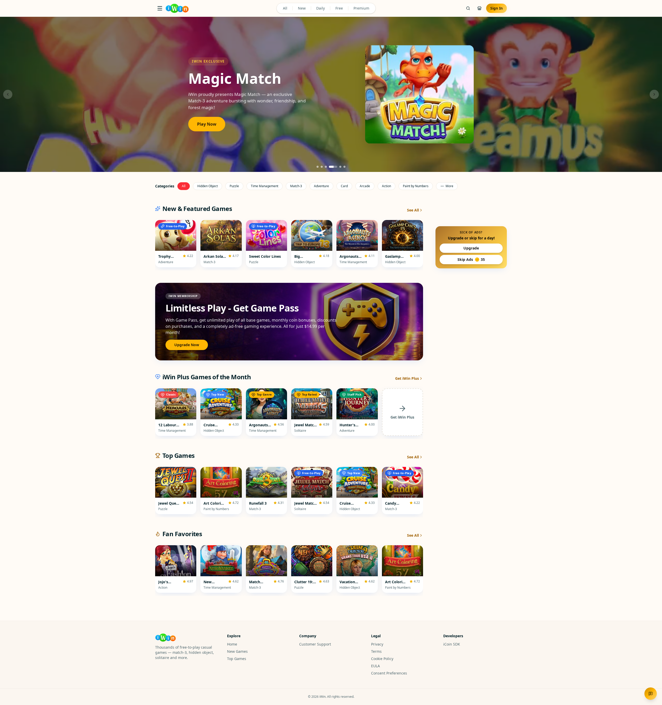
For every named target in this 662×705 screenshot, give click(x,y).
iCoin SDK (451, 644)
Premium (361, 8)
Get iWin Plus (407, 378)
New (302, 8)
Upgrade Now (186, 344)
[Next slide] (654, 94)
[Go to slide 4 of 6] (330, 167)
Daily (320, 8)
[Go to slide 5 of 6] (337, 167)
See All (413, 210)
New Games (237, 651)
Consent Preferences (389, 673)
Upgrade (471, 248)
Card (344, 186)
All (285, 8)
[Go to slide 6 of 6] (344, 167)
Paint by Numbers (415, 186)
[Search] (468, 8)
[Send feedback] (650, 693)
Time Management (264, 186)
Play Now (206, 128)
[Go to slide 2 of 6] (322, 167)
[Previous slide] (7, 94)
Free (339, 8)
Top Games (236, 658)
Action (386, 186)
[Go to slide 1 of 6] (318, 167)
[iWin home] (177, 8)
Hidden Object (207, 186)
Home (232, 644)
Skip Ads (471, 259)
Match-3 (296, 186)
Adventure (321, 186)
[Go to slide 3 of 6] (326, 167)
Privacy (377, 644)
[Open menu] (159, 8)
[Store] (479, 8)
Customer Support (315, 644)
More (449, 186)
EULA (375, 665)
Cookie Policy (382, 658)
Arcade (365, 186)
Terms (376, 651)
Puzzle (234, 186)
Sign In (496, 8)
